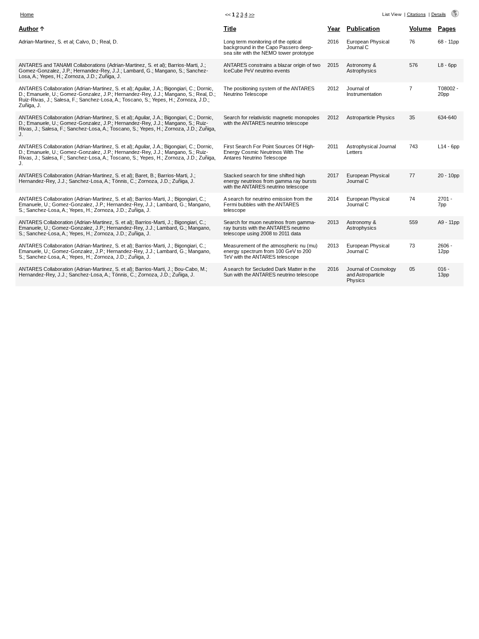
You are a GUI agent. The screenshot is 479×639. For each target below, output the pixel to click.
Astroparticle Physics (371, 117)
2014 (333, 199)
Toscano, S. (135, 99)
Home (27, 14)
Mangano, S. (169, 70)
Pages (447, 28)
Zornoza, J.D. (80, 76)
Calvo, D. (86, 41)
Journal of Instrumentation (364, 91)
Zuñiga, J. (110, 76)
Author (28, 28)
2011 (332, 146)
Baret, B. (145, 175)
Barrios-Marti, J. (186, 65)
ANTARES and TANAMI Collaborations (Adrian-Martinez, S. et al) (92, 65)
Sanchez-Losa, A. (99, 99)
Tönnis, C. (123, 181)
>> (251, 14)
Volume (420, 28)
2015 (333, 65)
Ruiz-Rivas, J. (35, 99)
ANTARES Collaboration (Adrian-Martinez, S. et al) (75, 88)
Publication (363, 28)
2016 (333, 41)
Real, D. (109, 41)
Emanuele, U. (42, 94)
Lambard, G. (137, 70)
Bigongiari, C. (179, 88)
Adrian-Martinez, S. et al (46, 41)
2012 (333, 88)
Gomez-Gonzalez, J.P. (45, 70)
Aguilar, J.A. (148, 88)
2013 (333, 222)
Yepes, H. (51, 76)
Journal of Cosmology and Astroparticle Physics (371, 274)
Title (230, 28)
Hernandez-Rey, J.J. (97, 70)
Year (333, 28)
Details (438, 14)
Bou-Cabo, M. (190, 269)
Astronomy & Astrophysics (362, 67)
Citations (416, 14)
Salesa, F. (65, 99)
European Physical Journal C (368, 44)
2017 (333, 175)
